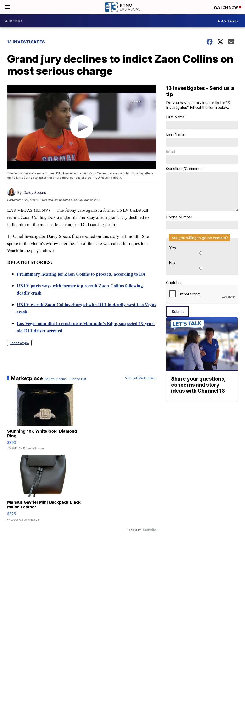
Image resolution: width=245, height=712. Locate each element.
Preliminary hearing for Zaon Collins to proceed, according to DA (81, 274)
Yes (172, 247)
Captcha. (174, 282)
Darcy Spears (34, 192)
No (172, 262)
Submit (178, 311)
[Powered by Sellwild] (149, 530)
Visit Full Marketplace (140, 378)
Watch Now (226, 7)
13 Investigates (26, 41)
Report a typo (19, 343)
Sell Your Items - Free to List (65, 379)
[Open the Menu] (7, 7)
